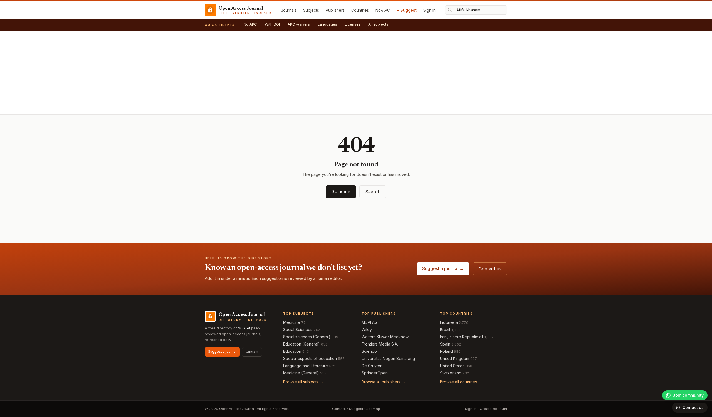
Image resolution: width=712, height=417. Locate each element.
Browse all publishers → (384, 381)
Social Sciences (297, 329)
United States (452, 365)
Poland (446, 351)
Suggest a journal (222, 351)
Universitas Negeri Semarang (388, 358)
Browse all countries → (461, 381)
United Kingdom (454, 358)
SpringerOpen (375, 373)
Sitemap (373, 408)
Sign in (429, 10)
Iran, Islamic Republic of (461, 336)
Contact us (490, 269)
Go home (340, 191)
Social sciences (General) (306, 336)
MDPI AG (369, 322)
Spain (445, 344)
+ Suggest (407, 10)
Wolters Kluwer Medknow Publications (385, 337)
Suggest (356, 408)
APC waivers (299, 24)
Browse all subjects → (303, 381)
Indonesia (449, 322)
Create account (493, 408)
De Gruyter (372, 365)
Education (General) (301, 344)
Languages (327, 24)
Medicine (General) (301, 373)
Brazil (445, 329)
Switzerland (450, 373)
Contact (252, 352)
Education (292, 351)
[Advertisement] (356, 73)
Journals (288, 10)
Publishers (335, 10)
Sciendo (369, 351)
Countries (360, 10)
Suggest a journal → (443, 268)
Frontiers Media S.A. (380, 344)
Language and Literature (305, 365)
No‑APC (382, 10)
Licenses (352, 24)
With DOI (272, 24)
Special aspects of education (310, 358)
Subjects (311, 10)
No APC (250, 24)
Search (372, 191)
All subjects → (380, 24)
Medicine (291, 322)
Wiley (367, 329)
